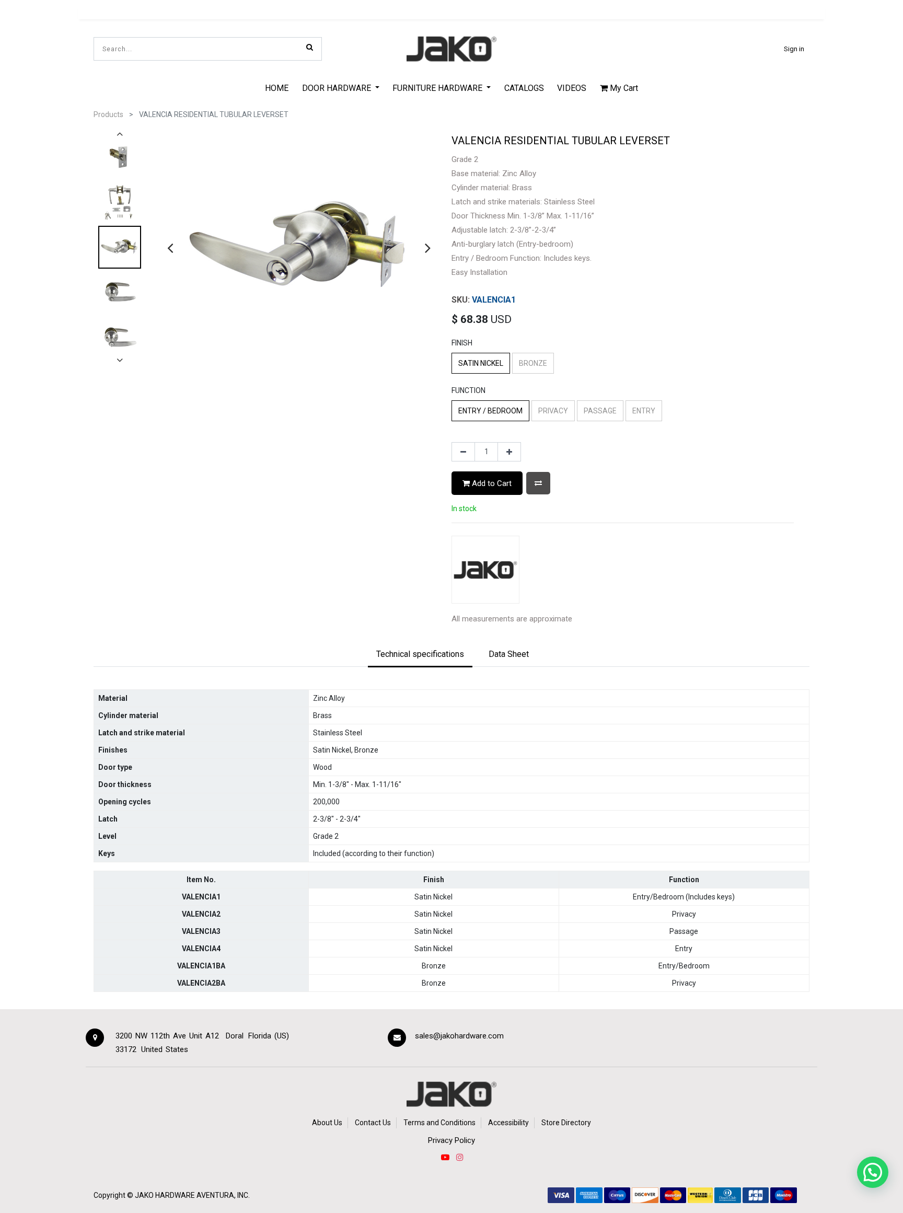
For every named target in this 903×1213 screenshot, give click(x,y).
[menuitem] (276, 87)
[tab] (420, 655)
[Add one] (509, 452)
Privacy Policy (451, 1140)
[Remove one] (463, 452)
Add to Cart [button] (491, 483)
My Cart (623, 88)
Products (108, 114)
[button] (538, 483)
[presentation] (170, 247)
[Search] (309, 47)
